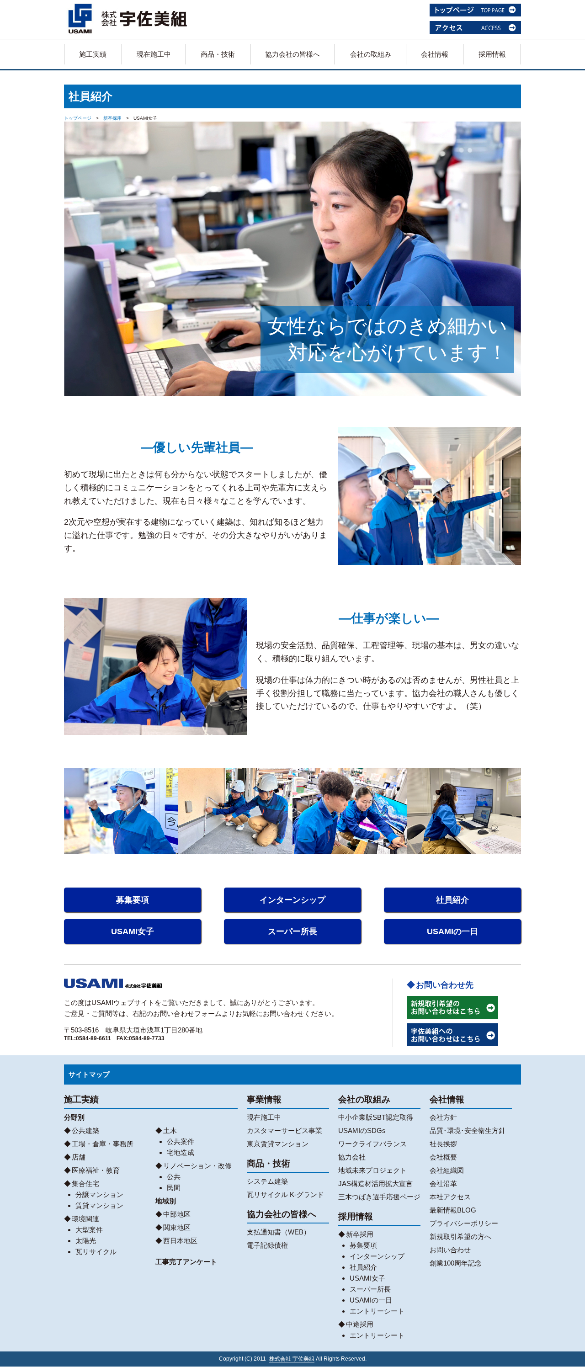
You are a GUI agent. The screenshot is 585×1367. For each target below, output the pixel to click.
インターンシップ (292, 899)
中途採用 (359, 1324)
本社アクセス (450, 1197)
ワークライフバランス (372, 1144)
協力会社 (352, 1157)
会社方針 (443, 1117)
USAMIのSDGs (362, 1130)
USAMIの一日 (452, 931)
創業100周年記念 (456, 1263)
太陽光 (85, 1241)
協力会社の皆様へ (292, 54)
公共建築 (85, 1130)
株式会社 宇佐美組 (291, 1359)
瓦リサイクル (96, 1251)
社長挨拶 (443, 1144)
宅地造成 (180, 1152)
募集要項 (132, 899)
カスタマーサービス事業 (284, 1130)
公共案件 (180, 1141)
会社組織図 (447, 1170)
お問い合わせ (450, 1250)
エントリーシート (377, 1311)
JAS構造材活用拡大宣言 (375, 1183)
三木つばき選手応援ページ (379, 1197)
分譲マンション (99, 1194)
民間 (174, 1187)
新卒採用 (112, 118)
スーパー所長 (292, 931)
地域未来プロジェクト (372, 1170)
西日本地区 (180, 1241)
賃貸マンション (99, 1205)
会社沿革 (443, 1183)
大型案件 (89, 1230)
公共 (174, 1177)
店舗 (78, 1157)
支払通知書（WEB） (278, 1232)
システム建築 (267, 1181)
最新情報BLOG (453, 1210)
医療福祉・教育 (96, 1170)
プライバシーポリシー (464, 1223)
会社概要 (443, 1157)
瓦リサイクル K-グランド (285, 1194)
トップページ (77, 118)
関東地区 (177, 1227)
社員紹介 (452, 899)
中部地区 (177, 1214)
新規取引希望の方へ (460, 1236)
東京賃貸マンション (277, 1144)
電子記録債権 (267, 1245)
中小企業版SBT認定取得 (375, 1117)
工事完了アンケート (186, 1262)
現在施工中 (154, 54)
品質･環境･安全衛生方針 (467, 1130)
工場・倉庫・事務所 (102, 1144)
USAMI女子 (132, 931)
